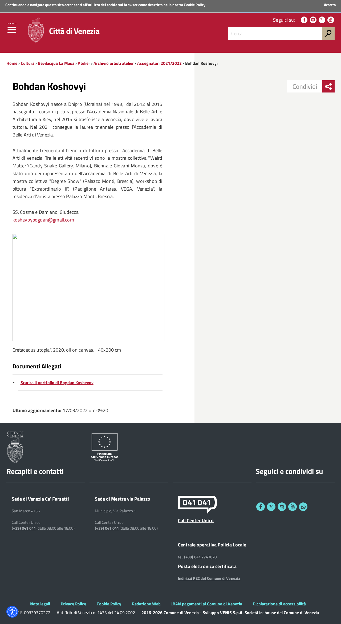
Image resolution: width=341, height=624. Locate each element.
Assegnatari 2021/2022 (159, 63)
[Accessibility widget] (12, 612)
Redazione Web (146, 604)
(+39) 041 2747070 (200, 557)
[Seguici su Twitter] (322, 20)
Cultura (27, 63)
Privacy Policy (73, 604)
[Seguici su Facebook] (304, 20)
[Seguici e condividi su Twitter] (271, 506)
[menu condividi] (328, 86)
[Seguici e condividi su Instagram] (282, 506)
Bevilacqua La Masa (56, 63)
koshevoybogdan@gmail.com (43, 219)
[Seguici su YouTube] (330, 20)
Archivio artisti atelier (114, 63)
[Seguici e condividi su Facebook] (260, 506)
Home (11, 63)
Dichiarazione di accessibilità (279, 604)
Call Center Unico (196, 520)
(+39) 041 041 (24, 528)
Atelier (84, 63)
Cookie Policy (194, 4)
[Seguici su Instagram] (313, 20)
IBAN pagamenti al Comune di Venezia (206, 604)
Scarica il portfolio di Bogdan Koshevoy (57, 382)
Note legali (40, 604)
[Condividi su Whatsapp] (303, 506)
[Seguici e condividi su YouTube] (292, 506)
